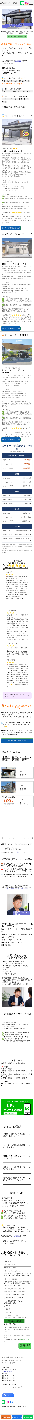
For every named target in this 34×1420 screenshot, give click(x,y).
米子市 (6, 757)
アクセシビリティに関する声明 (12, 1387)
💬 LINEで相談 (28, 1417)
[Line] (22, 3)
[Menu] (31, 3)
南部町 (24, 1071)
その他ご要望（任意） (10, 1324)
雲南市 (23, 1083)
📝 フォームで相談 (17, 1417)
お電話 (18, 61)
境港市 (6, 760)
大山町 (6, 1072)
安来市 (10, 1083)
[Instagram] (7, 1402)
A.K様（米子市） (10, 572)
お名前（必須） (8, 1261)
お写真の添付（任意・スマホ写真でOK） (15, 1317)
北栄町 (6, 1076)
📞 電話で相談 (6, 1417)
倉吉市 (25, 760)
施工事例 (6, 751)
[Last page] (26, 838)
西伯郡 (15, 760)
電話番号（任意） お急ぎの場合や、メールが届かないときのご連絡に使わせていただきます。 (17, 1274)
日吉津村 (11, 1071)
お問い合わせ (14, 1029)
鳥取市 (24, 1078)
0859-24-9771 (8, 1371)
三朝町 (18, 1078)
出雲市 (25, 757)
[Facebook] (11, 1402)
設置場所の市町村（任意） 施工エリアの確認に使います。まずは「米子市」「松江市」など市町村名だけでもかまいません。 (17, 1283)
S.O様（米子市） (12, 610)
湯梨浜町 (11, 1078)
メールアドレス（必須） (11, 1267)
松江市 (15, 757)
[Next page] (22, 838)
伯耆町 (18, 1071)
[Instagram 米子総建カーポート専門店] (27, 3)
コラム (16, 751)
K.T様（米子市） (12, 643)
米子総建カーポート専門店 (8, 3)
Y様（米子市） (11, 660)
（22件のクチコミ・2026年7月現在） (15, 568)
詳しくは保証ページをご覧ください (17, 888)
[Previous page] (12, 838)
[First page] (8, 838)
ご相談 (17, 852)
